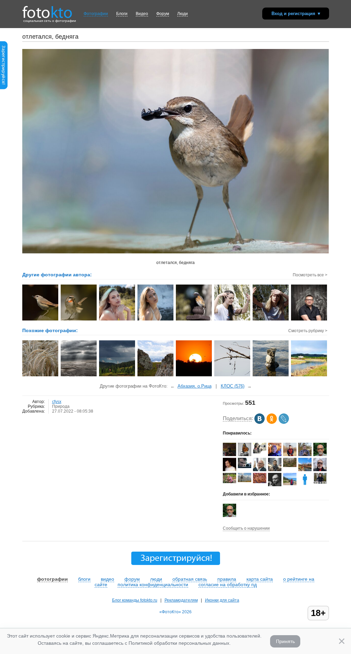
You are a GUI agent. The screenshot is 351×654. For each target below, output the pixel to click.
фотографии (52, 579)
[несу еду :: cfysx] (40, 319)
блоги (84, 579)
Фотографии (96, 13)
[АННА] (289, 483)
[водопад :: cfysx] (271, 319)
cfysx (56, 401)
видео (107, 579)
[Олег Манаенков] (320, 482)
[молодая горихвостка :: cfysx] (194, 319)
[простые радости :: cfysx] (232, 319)
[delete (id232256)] (305, 484)
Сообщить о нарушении (246, 528)
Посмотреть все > (310, 275)
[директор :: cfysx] (309, 319)
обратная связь (189, 579)
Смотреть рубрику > (307, 330)
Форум (162, 13)
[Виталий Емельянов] (289, 465)
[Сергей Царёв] (274, 471)
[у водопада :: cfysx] (155, 319)
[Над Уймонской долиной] (155, 375)
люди (156, 579)
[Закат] (194, 375)
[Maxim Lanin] (259, 481)
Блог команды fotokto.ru (134, 600)
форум (132, 579)
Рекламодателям (181, 600)
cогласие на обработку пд (227, 584)
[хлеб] (40, 375)
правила (226, 579)
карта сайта (259, 579)
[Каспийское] (79, 375)
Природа (61, 406)
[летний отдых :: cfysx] (117, 319)
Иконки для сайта (222, 600)
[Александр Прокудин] (244, 466)
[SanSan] (259, 452)
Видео (142, 13)
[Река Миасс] (309, 375)
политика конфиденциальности (153, 584)
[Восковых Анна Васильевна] (229, 481)
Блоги (122, 13)
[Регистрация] (4, 88)
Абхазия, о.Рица (194, 386)
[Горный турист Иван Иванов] (244, 480)
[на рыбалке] (232, 375)
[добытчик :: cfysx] (79, 319)
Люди (182, 13)
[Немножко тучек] (117, 375)
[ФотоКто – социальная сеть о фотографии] (47, 9)
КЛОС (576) (232, 386)
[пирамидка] (271, 375)
